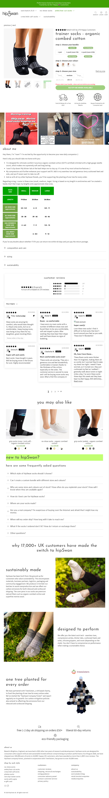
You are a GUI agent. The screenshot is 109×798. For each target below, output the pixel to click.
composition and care (16, 248)
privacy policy (43, 781)
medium (69, 75)
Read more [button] (78, 381)
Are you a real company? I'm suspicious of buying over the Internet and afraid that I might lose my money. (54, 511)
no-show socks (46, 11)
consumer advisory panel (47, 776)
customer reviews (44, 769)
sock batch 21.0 (27, 11)
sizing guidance (43, 774)
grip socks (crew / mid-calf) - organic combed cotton (20, 442)
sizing (9, 256)
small (60, 75)
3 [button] (55, 391)
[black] (58, 65)
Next (14, 25)
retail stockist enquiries (80, 776)
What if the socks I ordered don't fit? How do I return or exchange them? (43, 526)
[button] (61, 29)
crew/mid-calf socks (29, 17)
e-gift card (8, 781)
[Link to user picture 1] (88, 321)
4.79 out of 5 (37, 287)
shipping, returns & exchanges (49, 771)
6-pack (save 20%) (88, 52)
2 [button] (51, 391)
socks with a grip (10, 779)
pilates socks (9, 774)
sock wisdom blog (78, 774)
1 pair (60, 52)
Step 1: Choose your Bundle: (67, 44)
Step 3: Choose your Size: (66, 71)
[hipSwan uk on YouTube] (5, 786)
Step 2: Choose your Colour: (67, 60)
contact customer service (47, 778)
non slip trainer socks (12, 776)
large (79, 75)
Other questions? (18, 533)
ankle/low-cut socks (63, 11)
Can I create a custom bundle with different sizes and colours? (38, 480)
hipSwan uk (12, 792)
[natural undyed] (63, 65)
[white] (68, 65)
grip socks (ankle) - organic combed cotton (88, 442)
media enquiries (77, 778)
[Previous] (7, 53)
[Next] (50, 53)
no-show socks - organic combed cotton (54, 442)
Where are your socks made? (23, 503)
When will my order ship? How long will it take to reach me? (37, 519)
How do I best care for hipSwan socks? (27, 496)
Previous (7, 25)
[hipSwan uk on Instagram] (8, 786)
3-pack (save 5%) (72, 52)
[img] (11, 312)
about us (74, 769)
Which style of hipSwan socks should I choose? (31, 473)
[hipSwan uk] (10, 13)
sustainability (49, 17)
